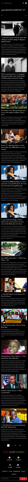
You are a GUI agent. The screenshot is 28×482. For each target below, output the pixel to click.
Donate (23, 471)
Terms (10, 471)
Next (20, 445)
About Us (14, 474)
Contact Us (5, 471)
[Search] (25, 15)
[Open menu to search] (23, 3)
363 (15, 445)
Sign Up (23, 478)
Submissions (16, 471)
